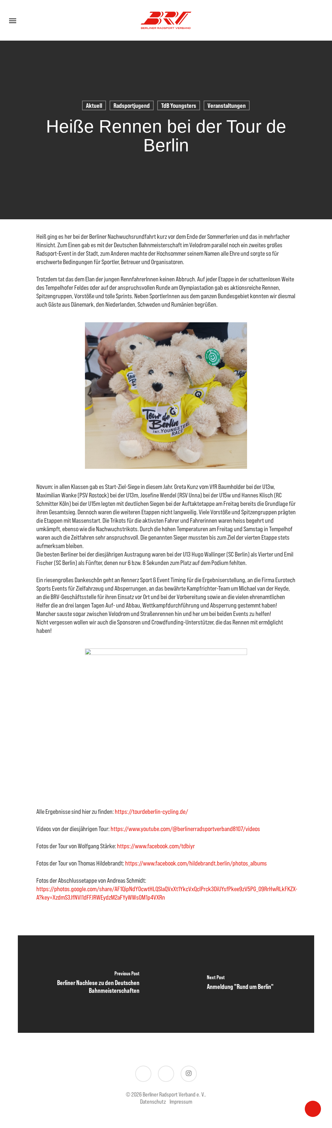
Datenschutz (153, 1101)
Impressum (181, 1101)
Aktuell (94, 105)
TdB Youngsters (178, 105)
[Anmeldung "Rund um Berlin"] (240, 984)
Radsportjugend (131, 105)
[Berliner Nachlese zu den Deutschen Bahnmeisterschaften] (92, 984)
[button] (12, 20)
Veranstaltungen (227, 105)
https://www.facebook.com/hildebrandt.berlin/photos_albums (196, 863)
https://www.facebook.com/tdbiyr (156, 846)
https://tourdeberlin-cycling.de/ (151, 811)
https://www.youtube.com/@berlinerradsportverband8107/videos (185, 828)
